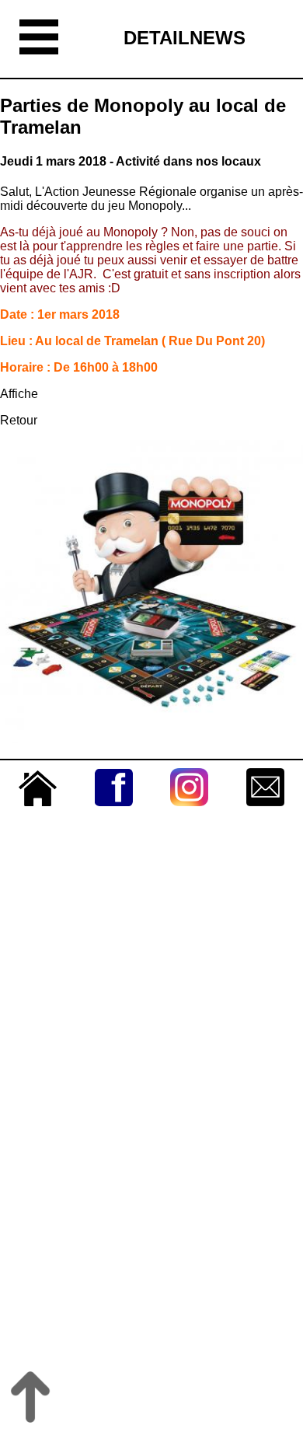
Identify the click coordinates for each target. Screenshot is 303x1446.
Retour (18, 420)
